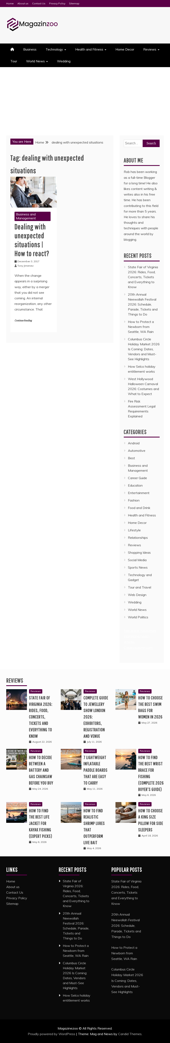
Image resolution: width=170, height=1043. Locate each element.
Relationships (138, 537)
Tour (13, 61)
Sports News (138, 567)
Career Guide (137, 478)
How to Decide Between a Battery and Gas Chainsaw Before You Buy (41, 770)
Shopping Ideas (139, 552)
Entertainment (138, 493)
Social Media (137, 560)
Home (10, 3)
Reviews (149, 49)
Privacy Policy (57, 3)
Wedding (63, 61)
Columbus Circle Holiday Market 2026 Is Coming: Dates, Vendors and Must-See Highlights (144, 349)
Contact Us (38, 3)
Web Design (137, 595)
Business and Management (26, 216)
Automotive (136, 450)
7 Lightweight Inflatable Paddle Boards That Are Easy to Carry (96, 770)
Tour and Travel (139, 587)
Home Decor (124, 49)
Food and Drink (139, 508)
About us (22, 3)
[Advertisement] (85, 98)
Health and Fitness (89, 49)
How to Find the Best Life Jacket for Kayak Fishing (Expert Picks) (40, 823)
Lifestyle (134, 530)
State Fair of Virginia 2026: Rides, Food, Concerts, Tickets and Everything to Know (143, 277)
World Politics (138, 617)
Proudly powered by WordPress (52, 1034)
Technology (54, 49)
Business (29, 49)
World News (35, 61)
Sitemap (74, 3)
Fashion (134, 500)
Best (131, 458)
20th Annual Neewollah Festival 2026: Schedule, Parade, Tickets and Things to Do (143, 304)
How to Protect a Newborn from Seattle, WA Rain (141, 327)
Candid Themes (130, 1034)
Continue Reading (23, 320)
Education (135, 485)
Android (134, 443)
